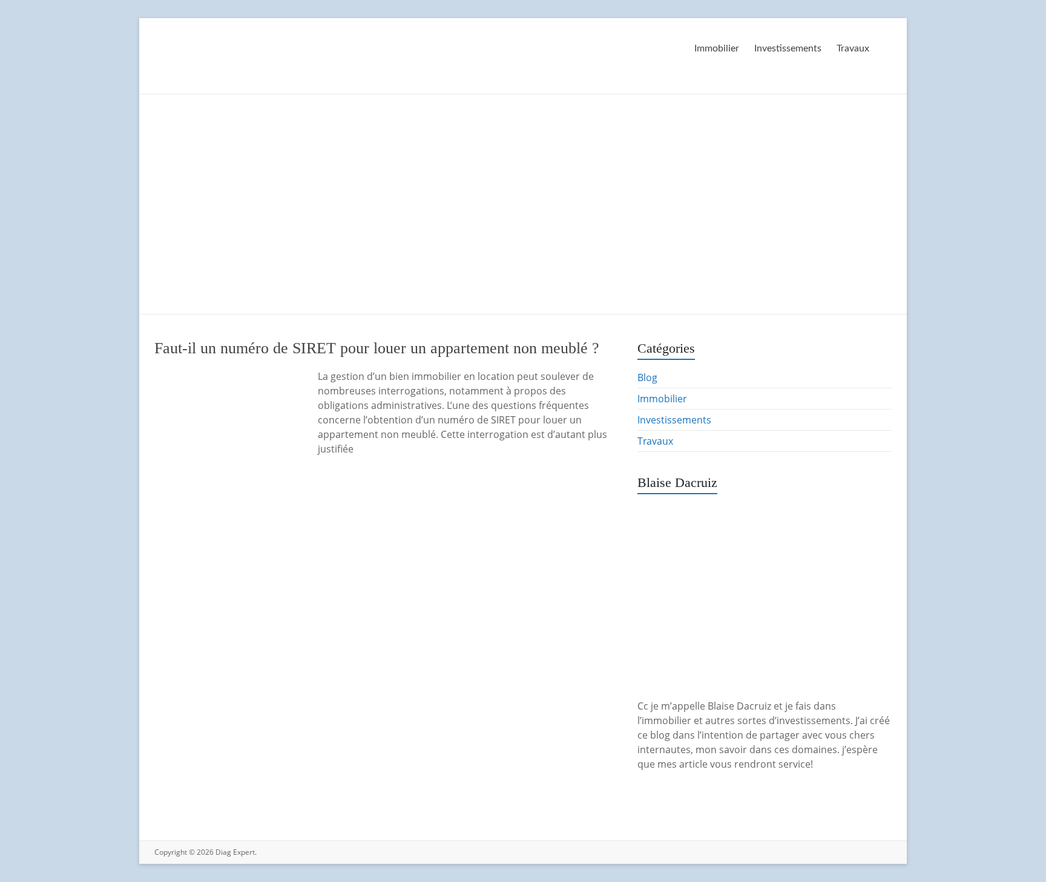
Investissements (787, 48)
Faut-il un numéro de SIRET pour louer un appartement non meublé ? (376, 348)
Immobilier (716, 48)
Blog (647, 377)
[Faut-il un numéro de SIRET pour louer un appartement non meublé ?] (227, 375)
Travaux (853, 48)
